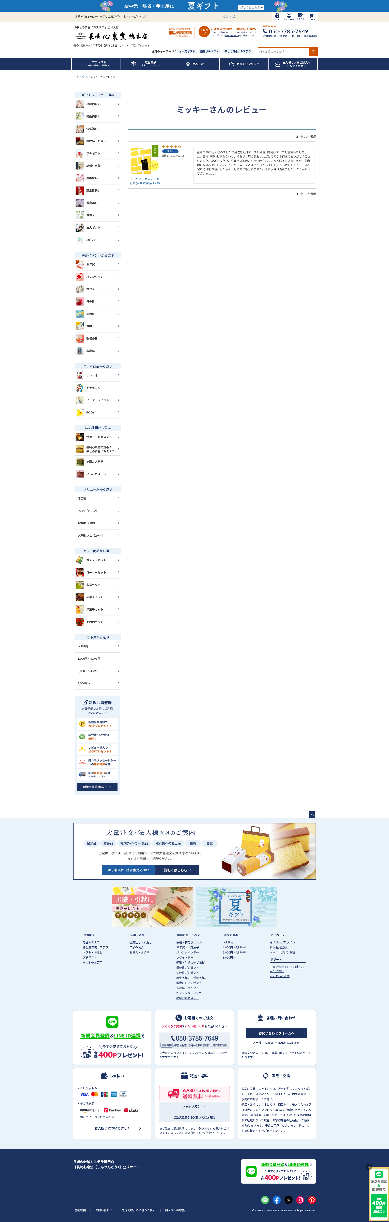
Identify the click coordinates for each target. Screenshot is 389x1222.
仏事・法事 (137, 935)
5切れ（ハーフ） (88, 510)
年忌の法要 (136, 947)
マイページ (277, 935)
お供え (90, 215)
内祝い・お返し (96, 141)
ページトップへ (312, 814)
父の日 (90, 313)
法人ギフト (93, 227)
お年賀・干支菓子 (187, 947)
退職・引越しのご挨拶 (190, 962)
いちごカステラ (96, 474)
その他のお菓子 (93, 962)
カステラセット (96, 560)
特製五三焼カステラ (95, 947)
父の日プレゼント (187, 972)
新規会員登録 (278, 947)
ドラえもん (93, 387)
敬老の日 (92, 338)
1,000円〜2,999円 (89, 658)
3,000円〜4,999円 (89, 671)
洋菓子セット (94, 609)
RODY (90, 412)
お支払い (116, 1075)
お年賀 (90, 264)
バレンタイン (94, 276)
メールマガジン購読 (282, 952)
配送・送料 (199, 1075)
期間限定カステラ (187, 998)
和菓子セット (94, 597)
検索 (313, 52)
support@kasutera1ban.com (282, 1042)
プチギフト (93, 153)
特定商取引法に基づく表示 (139, 1210)
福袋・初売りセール (189, 942)
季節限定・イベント (190, 935)
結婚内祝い (93, 116)
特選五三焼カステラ (99, 437)
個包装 (82, 498)
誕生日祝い (93, 190)
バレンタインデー (187, 952)
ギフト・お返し (93, 952)
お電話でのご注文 (198, 1017)
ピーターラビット (97, 400)
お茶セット (93, 584)
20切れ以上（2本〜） (91, 535)
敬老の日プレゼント (189, 982)
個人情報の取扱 (175, 1210)
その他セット (94, 621)
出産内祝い (93, 104)
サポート (276, 959)
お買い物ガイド (133, 16)
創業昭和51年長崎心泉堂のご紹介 (95, 16)
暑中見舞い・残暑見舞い (191, 977)
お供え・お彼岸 (139, 952)
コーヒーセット (96, 572)
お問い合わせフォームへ (276, 1033)
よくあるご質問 (280, 976)
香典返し (92, 203)
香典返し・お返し (140, 942)
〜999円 (83, 646)
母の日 (90, 301)
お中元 (90, 326)
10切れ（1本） (87, 523)
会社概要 (80, 1210)
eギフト (91, 240)
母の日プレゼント (187, 967)
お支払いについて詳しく (112, 1128)
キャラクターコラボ (189, 993)
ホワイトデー (94, 289)
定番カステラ (91, 942)
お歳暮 (90, 351)
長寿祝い (92, 178)
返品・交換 (281, 1075)
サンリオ (92, 375)
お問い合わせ (103, 1210)
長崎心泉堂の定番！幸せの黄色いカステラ (100, 449)
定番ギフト (90, 935)
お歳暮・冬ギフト (187, 988)
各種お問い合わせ (281, 1017)
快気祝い (92, 128)
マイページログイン (282, 942)
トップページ (81, 76)
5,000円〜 (84, 683)
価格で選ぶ (231, 935)
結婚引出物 (93, 165)
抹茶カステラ (94, 461)
